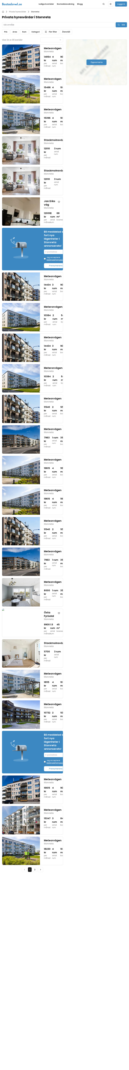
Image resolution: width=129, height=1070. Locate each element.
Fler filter (53, 32)
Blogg (80, 4)
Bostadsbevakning (65, 4)
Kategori (36, 32)
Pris (5, 32)
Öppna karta (97, 62)
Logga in (121, 4)
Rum (24, 32)
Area (15, 32)
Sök (123, 25)
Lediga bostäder (46, 4)
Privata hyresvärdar (17, 11)
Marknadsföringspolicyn (57, 260)
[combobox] (51, 39)
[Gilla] (59, 201)
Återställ (66, 32)
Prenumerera (55, 265)
